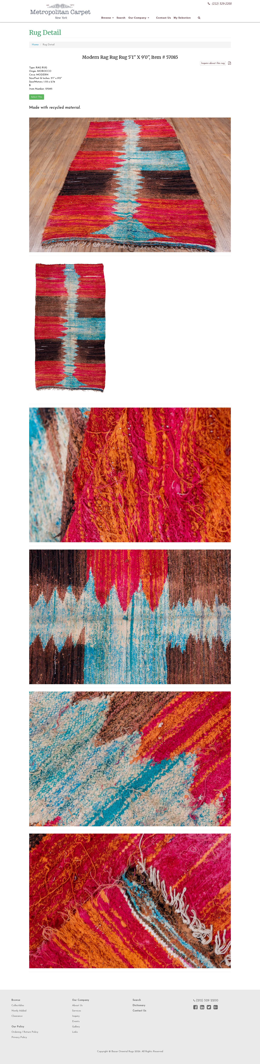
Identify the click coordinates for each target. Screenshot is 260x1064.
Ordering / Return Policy (24, 1032)
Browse (106, 17)
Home (35, 44)
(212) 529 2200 (207, 1000)
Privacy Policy (19, 1037)
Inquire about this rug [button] (213, 63)
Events (76, 1021)
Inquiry (76, 1016)
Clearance (16, 1016)
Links (75, 1032)
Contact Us (163, 17)
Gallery (76, 1026)
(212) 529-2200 (222, 3)
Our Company (137, 17)
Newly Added (18, 1010)
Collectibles (17, 1005)
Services (76, 1010)
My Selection (182, 17)
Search (121, 17)
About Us (77, 1005)
